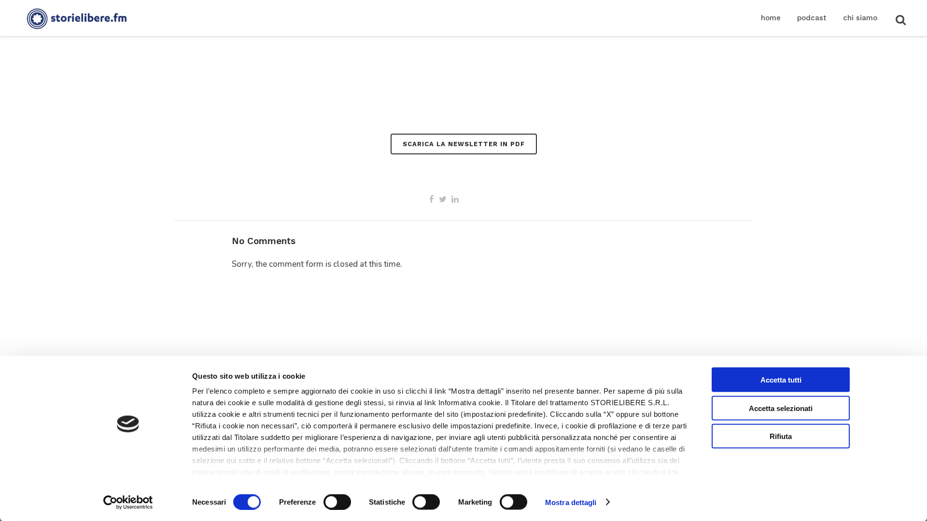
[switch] (337, 501)
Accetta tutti (780, 380)
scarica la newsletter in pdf (464, 144)
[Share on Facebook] (431, 199)
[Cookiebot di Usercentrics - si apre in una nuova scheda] (128, 502)
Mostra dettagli (571, 502)
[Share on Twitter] (443, 199)
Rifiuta (781, 436)
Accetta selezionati (781, 408)
